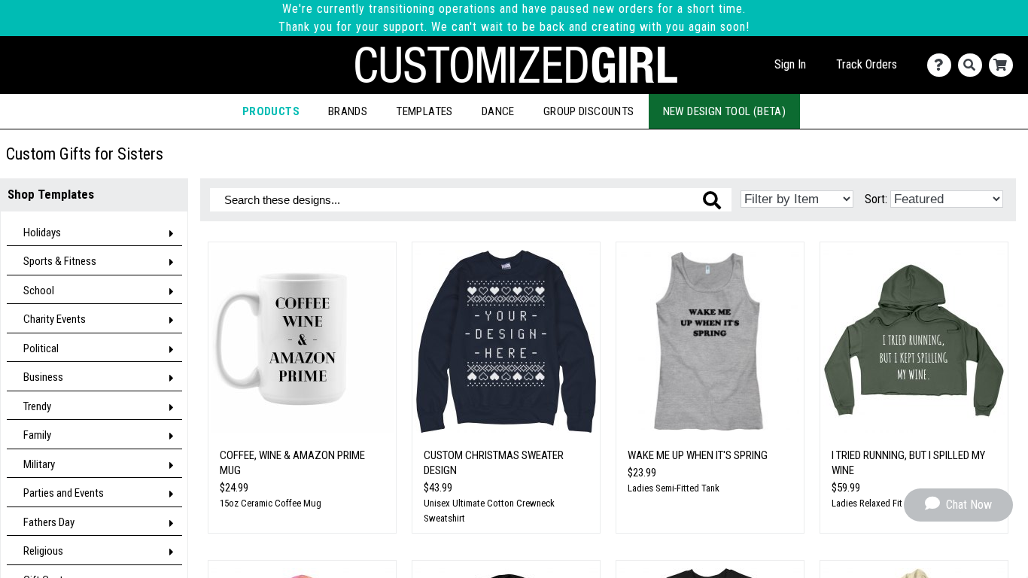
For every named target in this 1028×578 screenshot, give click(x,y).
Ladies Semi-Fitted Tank (673, 488)
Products (271, 111)
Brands (347, 111)
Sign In (790, 64)
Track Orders (866, 64)
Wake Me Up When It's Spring (698, 455)
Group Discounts (588, 111)
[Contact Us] (942, 65)
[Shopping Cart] (1004, 65)
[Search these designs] (711, 200)
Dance (498, 111)
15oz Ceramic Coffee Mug (270, 503)
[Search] (973, 65)
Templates (424, 111)
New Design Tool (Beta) (724, 111)
